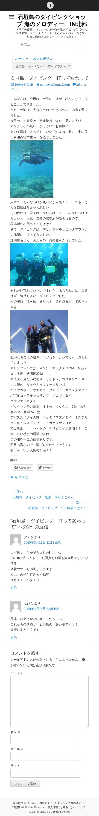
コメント (18, 673)
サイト (15, 766)
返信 (13, 587)
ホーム (21, 59)
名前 (15, 732)
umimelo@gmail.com (55, 84)
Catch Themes (60, 811)
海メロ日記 (42, 59)
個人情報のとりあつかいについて (67, 807)
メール (17, 749)
